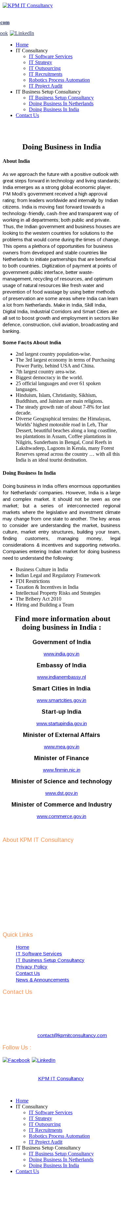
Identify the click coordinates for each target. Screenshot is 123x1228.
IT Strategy (40, 62)
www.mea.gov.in (61, 746)
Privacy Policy (32, 966)
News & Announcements (42, 979)
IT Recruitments (45, 74)
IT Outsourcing (45, 68)
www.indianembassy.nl (61, 677)
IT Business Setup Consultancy (61, 97)
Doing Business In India (54, 109)
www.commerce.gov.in (61, 816)
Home (22, 44)
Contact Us (27, 115)
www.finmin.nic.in (61, 770)
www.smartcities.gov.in (61, 700)
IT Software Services (50, 56)
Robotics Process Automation (59, 80)
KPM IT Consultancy (61, 1078)
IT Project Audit (45, 86)
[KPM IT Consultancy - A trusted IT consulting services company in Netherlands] (28, 5)
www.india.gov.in (61, 654)
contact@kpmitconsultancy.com (72, 1035)
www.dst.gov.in (61, 793)
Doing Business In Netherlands (61, 103)
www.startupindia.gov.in (61, 723)
